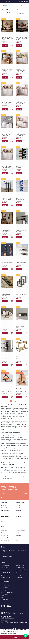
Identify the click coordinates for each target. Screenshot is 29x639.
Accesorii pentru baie (20, 565)
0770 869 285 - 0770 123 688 (23, 1)
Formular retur (4, 589)
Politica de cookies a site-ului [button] (8, 633)
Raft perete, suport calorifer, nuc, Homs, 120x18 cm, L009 (6, 166)
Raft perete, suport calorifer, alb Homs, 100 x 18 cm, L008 (7, 134)
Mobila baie (18, 516)
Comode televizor (5, 570)
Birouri (2, 532)
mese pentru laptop (17, 476)
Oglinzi (17, 572)
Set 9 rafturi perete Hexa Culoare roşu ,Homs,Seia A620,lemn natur (21, 38)
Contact (10, 1)
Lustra (17, 540)
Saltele (2, 526)
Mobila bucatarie (20, 502)
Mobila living (4, 502)
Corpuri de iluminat (20, 530)
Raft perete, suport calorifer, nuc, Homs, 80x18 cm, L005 (6, 102)
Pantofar (2, 524)
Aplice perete (18, 535)
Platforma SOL (4, 599)
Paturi (2, 521)
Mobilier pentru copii (5, 577)
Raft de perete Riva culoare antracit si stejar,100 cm (20, 326)
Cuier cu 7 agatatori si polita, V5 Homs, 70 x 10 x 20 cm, (21, 230)
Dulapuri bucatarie (19, 507)
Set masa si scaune (5, 565)
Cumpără (4, 45)
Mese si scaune (4, 512)
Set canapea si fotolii (5, 507)
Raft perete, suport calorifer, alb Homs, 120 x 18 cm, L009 (21, 134)
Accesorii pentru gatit (20, 567)
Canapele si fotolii (5, 567)
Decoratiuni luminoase (20, 532)
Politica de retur (4, 587)
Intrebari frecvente (5, 590)
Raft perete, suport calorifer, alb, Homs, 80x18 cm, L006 (20, 70)
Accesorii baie (18, 519)
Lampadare (18, 537)
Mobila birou (4, 530)
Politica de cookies (5, 594)
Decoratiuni (18, 575)
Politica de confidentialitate (15, 497)
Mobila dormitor (5, 516)
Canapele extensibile (5, 510)
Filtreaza (8, 12)
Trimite (25, 493)
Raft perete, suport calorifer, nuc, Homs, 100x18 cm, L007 (20, 102)
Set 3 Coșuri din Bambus (7, 324)
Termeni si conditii (5, 585)
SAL (2, 597)
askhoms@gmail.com (7, 556)
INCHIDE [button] (15, 637)
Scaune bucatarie (19, 505)
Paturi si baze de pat (5, 572)
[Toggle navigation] (2, 6)
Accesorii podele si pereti (21, 569)
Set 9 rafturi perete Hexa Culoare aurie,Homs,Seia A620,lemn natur (7, 38)
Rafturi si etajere (4, 535)
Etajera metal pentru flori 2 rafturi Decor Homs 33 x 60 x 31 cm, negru (7, 198)
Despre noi (2, 1)
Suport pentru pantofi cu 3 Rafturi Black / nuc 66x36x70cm (7, 70)
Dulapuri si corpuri (5, 540)
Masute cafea (3, 505)
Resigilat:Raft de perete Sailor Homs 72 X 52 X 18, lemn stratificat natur (21, 390)
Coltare (2, 569)
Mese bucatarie (18, 510)
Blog (6, 1)
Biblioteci (3, 575)
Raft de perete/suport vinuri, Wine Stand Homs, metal (20, 166)
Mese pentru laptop (5, 537)
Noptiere (3, 519)
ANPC (2, 595)
